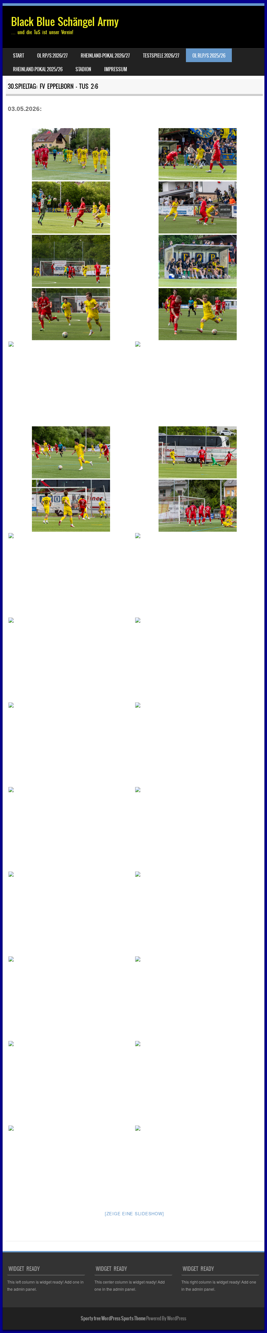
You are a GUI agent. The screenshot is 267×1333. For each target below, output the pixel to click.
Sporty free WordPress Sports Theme (113, 1318)
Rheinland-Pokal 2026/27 (105, 55)
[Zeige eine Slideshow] (134, 1213)
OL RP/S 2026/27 (52, 55)
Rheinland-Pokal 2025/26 (38, 69)
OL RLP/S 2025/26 (208, 55)
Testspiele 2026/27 (161, 55)
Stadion (83, 69)
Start (18, 55)
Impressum (115, 69)
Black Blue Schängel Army (65, 22)
